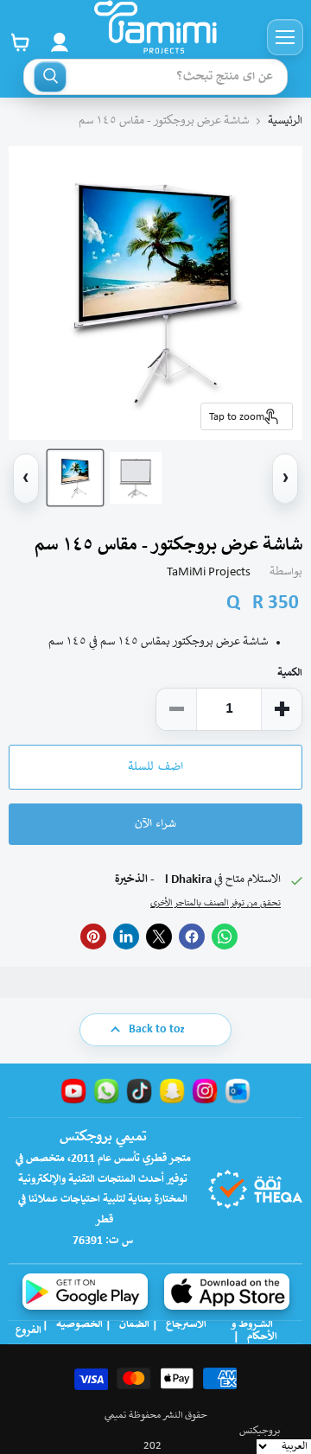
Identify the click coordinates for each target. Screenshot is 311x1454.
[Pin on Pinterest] (93, 936)
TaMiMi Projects (209, 572)
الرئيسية (285, 121)
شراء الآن (155, 824)
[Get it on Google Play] (85, 1291)
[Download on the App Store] (226, 1291)
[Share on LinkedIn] (126, 936)
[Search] (50, 76)
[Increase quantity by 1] (281, 709)
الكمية (289, 673)
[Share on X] (159, 936)
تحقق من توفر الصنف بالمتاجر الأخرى (215, 903)
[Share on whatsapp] (225, 936)
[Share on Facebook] (192, 936)
